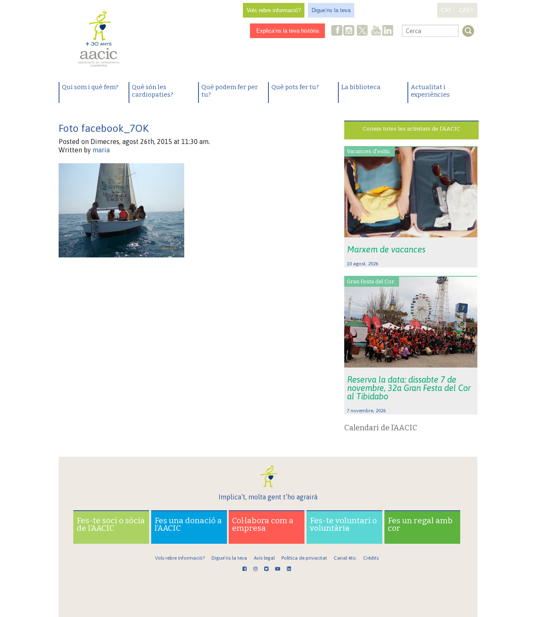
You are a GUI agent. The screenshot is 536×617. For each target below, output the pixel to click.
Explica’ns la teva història (287, 31)
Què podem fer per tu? (229, 90)
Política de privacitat (304, 558)
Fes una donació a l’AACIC (188, 524)
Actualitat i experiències (430, 90)
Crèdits (371, 558)
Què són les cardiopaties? (152, 90)
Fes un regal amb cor (420, 524)
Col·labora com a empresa (263, 524)
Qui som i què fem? (90, 87)
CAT (446, 10)
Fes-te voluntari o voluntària (343, 524)
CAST (466, 10)
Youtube (376, 31)
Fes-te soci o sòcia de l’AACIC (111, 524)
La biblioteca (361, 87)
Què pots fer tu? (295, 87)
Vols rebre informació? (274, 10)
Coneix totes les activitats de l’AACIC (411, 128)
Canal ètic (345, 558)
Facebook (337, 31)
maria (101, 150)
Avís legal (264, 558)
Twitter (362, 31)
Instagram (349, 31)
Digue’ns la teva (331, 10)
